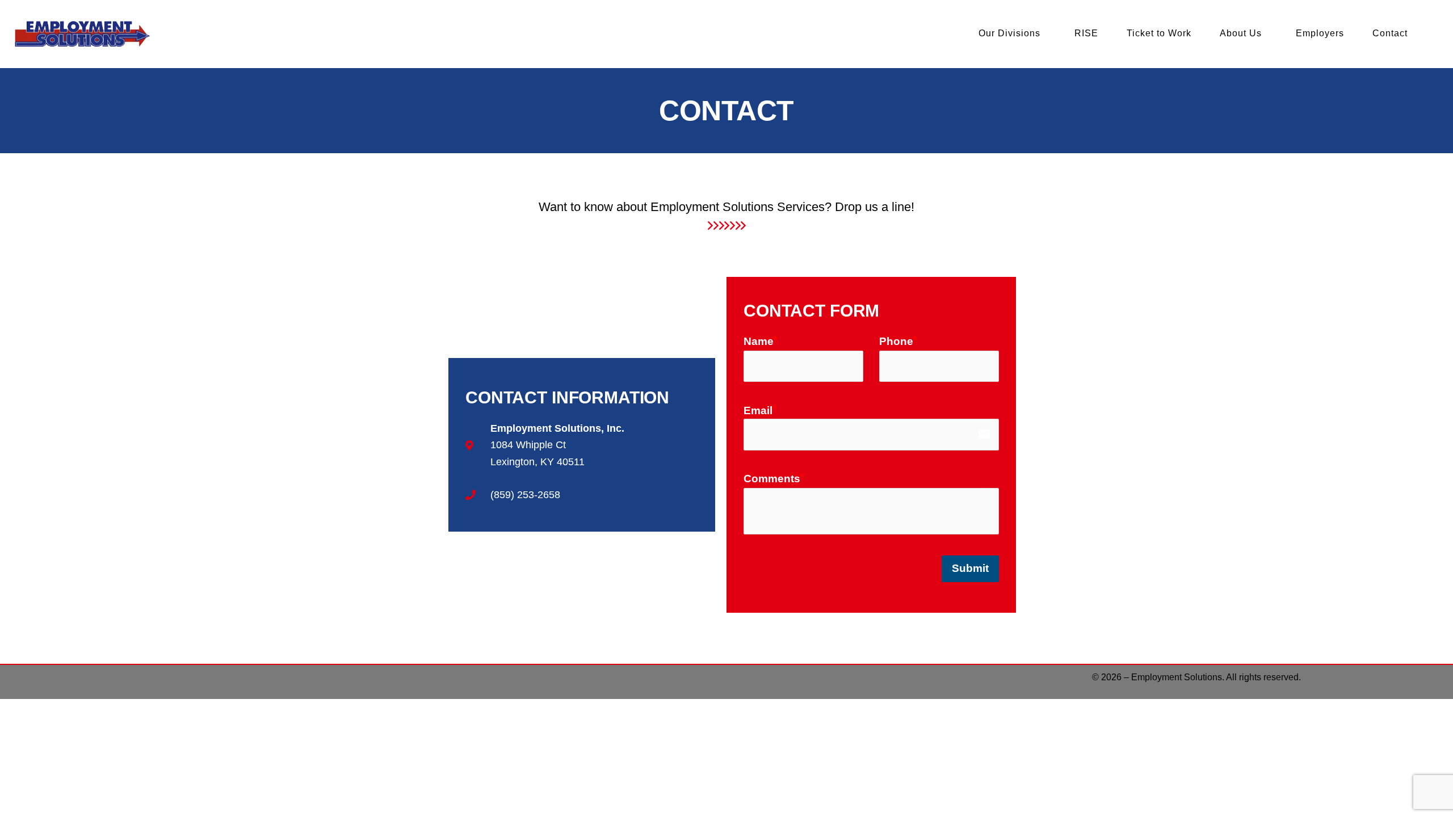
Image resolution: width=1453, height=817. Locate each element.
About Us (1241, 33)
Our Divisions (1009, 33)
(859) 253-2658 (525, 494)
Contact (1390, 33)
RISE (1086, 33)
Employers (1320, 33)
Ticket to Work (1159, 33)
